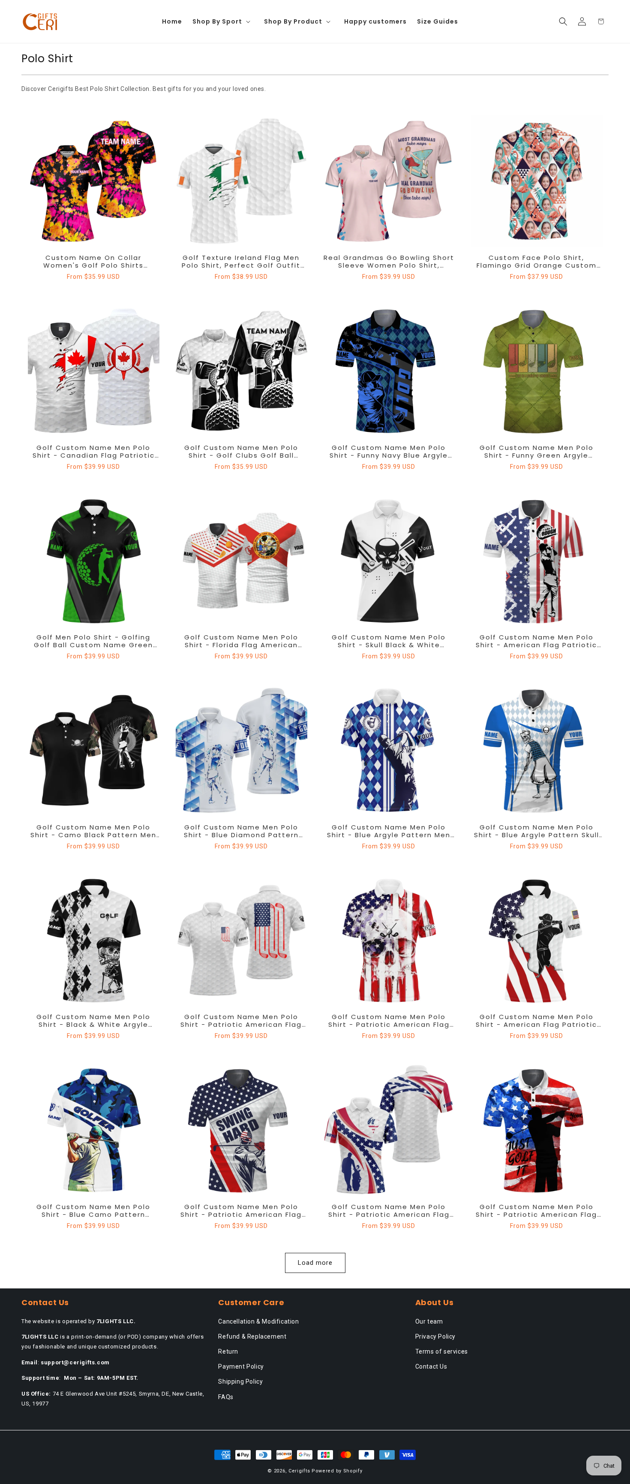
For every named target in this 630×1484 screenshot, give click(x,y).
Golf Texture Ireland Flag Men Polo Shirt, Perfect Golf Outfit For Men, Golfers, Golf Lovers (241, 261)
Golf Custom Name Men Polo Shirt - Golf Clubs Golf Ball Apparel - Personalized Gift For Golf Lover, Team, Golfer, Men (241, 451)
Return (228, 1351)
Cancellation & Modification (258, 1321)
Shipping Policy (240, 1381)
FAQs (225, 1397)
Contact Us (431, 1366)
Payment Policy (241, 1366)
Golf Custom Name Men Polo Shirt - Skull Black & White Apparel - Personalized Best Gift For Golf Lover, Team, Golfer (389, 641)
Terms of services (441, 1351)
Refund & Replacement (252, 1336)
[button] (223, 21)
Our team (429, 1321)
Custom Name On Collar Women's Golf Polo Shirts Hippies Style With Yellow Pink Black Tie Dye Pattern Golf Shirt (93, 261)
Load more (315, 1263)
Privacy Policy (435, 1336)
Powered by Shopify (337, 1471)
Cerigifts (299, 1471)
